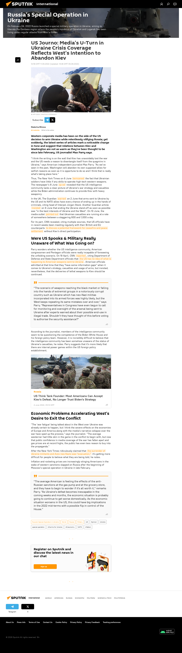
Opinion (94, 522)
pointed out (52, 214)
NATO (80, 527)
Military (80, 522)
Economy (79, 598)
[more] (107, 324)
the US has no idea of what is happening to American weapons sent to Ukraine (71, 260)
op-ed (62, 184)
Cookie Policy (61, 622)
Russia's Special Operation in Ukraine (45, 522)
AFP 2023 (36, 114)
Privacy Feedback (92, 622)
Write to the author (47, 130)
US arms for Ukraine (55, 527)
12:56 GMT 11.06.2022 (40, 64)
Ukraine (102, 522)
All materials (35, 130)
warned (62, 198)
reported (81, 255)
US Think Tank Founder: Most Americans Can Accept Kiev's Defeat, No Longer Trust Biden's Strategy (68, 397)
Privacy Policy (76, 622)
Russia (37, 391)
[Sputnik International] (20, 7)
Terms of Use (34, 622)
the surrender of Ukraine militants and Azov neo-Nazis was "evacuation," (68, 452)
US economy (69, 527)
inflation (88, 527)
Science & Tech (104, 598)
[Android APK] (167, 632)
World (64, 522)
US (87, 522)
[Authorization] (161, 4)
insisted (36, 207)
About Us (10, 622)
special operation (38, 527)
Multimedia (119, 598)
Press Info (21, 622)
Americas (58, 598)
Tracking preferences (112, 622)
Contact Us (47, 622)
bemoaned (78, 178)
